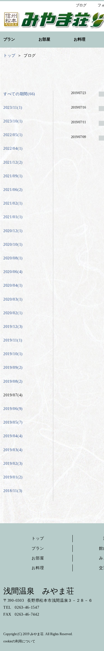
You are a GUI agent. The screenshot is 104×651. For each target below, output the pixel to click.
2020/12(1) (13, 231)
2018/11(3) (12, 491)
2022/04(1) (13, 148)
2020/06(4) (13, 272)
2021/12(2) (13, 162)
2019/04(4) (13, 436)
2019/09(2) (13, 367)
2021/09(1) (13, 176)
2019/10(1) (13, 354)
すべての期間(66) (19, 94)
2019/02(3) (13, 463)
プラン (38, 548)
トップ (38, 538)
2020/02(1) (13, 313)
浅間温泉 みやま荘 (38, 591)
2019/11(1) (12, 340)
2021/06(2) (13, 190)
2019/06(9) (13, 409)
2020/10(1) (13, 244)
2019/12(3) (13, 327)
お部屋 (38, 558)
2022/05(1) (13, 135)
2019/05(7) (13, 422)
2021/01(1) (13, 217)
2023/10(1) (13, 121)
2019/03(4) (13, 450)
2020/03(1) (13, 299)
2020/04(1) (13, 285)
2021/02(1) (13, 203)
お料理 (38, 568)
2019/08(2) (13, 381)
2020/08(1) (13, 258)
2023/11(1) (12, 107)
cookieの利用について (19, 641)
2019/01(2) (13, 477)
